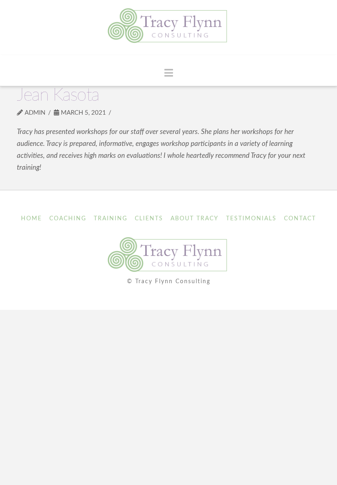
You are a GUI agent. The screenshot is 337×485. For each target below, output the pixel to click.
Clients (149, 219)
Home (31, 219)
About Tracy (195, 219)
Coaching (67, 219)
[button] (168, 73)
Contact (300, 219)
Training (110, 219)
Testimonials (251, 219)
